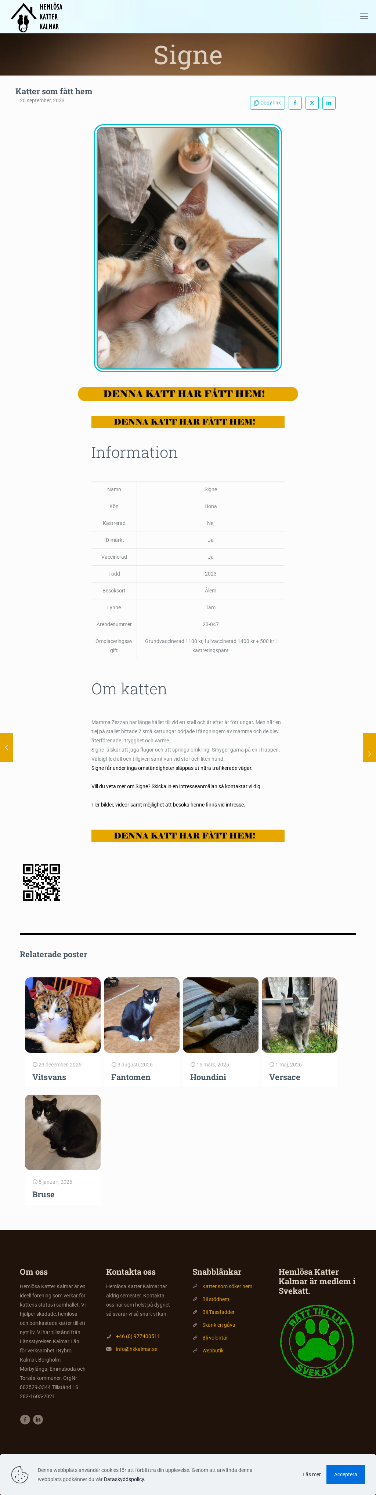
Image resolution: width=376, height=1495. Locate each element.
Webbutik (213, 1350)
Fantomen (131, 1077)
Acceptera (345, 1474)
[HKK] (39, 16)
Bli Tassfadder (218, 1312)
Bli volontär (215, 1338)
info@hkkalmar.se (136, 1349)
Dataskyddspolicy (124, 1479)
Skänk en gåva (218, 1325)
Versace (284, 1077)
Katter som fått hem (54, 91)
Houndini (208, 1077)
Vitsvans (49, 1077)
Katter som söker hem (227, 1286)
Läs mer (312, 1474)
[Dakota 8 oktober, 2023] (369, 747)
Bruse (43, 1194)
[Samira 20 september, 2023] (6, 747)
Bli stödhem (215, 1299)
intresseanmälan (198, 786)
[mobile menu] (364, 16)
